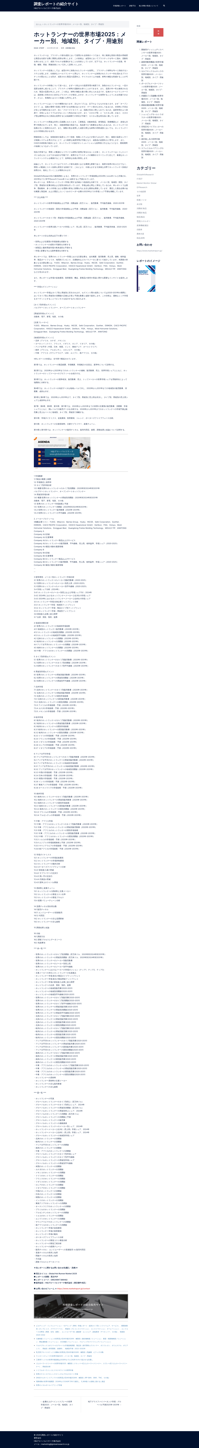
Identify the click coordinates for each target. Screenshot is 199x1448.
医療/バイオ (142, 200)
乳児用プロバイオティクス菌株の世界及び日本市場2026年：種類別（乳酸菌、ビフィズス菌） (70, 1352)
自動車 (139, 229)
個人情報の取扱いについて (148, 6)
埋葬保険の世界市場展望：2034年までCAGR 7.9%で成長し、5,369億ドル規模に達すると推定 (70, 1381)
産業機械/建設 (70, 48)
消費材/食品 (142, 208)
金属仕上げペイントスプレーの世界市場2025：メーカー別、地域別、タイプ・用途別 (57, 1404)
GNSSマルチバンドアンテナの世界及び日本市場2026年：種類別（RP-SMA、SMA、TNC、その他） (73, 1378)
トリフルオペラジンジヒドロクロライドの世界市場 (54, 1370)
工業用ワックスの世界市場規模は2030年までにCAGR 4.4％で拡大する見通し (64, 1360)
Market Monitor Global (146, 183)
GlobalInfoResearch (145, 174)
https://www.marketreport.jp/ (149, 251)
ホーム (38, 24)
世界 (62, 48)
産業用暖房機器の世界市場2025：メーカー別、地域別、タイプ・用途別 (152, 65)
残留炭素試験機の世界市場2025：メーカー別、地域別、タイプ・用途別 (152, 108)
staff (41, 48)
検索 (138, 26)
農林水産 (140, 234)
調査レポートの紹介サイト (56, 4)
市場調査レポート (119, 6)
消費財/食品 (142, 212)
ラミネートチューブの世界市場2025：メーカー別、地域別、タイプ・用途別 (64, 1356)
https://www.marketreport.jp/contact (73, 1288)
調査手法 (132, 6)
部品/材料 (141, 238)
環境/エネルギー (143, 221)
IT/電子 (140, 179)
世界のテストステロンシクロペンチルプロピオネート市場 (57, 1374)
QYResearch (142, 187)
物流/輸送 (141, 217)
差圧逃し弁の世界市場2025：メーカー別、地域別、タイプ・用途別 (152, 142)
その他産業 (141, 191)
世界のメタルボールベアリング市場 (49, 1385)
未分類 (139, 204)
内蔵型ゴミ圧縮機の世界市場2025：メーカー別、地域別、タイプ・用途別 (152, 99)
